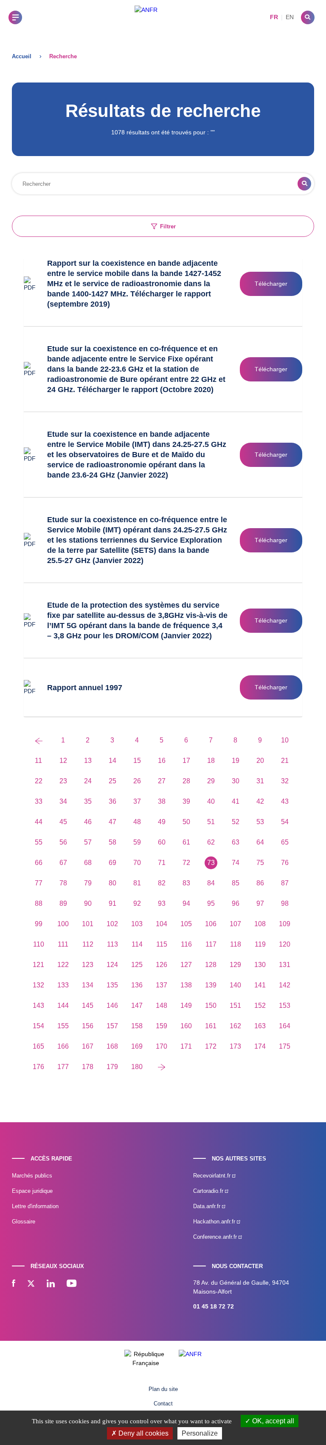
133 (63, 985)
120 (284, 944)
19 (235, 760)
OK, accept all (272, 1421)
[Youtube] (71, 1284)
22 (38, 781)
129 (235, 964)
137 (161, 985)
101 (87, 923)
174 (260, 1046)
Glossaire (23, 1221)
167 (87, 1046)
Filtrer (168, 226)
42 (260, 801)
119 (260, 944)
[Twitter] (31, 1284)
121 (38, 964)
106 (210, 923)
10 (285, 740)
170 (161, 1046)
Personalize (200, 1433)
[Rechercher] (308, 17)
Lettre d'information (35, 1206)
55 (38, 842)
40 (211, 801)
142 (284, 985)
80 (112, 883)
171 (186, 1046)
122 (63, 964)
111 (63, 944)
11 (38, 760)
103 (137, 923)
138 (186, 985)
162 (235, 1026)
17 (186, 760)
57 (88, 842)
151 (235, 1005)
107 (235, 923)
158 (137, 1026)
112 (87, 944)
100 (63, 923)
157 (112, 1026)
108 (260, 923)
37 (137, 801)
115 (161, 944)
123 (87, 964)
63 (235, 842)
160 (186, 1026)
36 (112, 801)
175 (284, 1046)
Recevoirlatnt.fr (212, 1175)
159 (161, 1026)
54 (285, 821)
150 (210, 1005)
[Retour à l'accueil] (146, 17)
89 (63, 903)
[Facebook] (13, 1284)
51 (211, 821)
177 (63, 1066)
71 (162, 862)
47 (112, 821)
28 (186, 781)
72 (186, 862)
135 (112, 985)
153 (284, 1005)
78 (63, 883)
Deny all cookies (143, 1433)
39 (186, 801)
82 (162, 883)
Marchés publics (32, 1175)
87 (285, 883)
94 (186, 903)
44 (38, 821)
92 (137, 903)
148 (161, 1005)
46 (88, 821)
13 (88, 760)
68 (88, 862)
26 (137, 781)
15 (137, 760)
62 (211, 842)
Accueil (21, 56)
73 (211, 862)
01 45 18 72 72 (213, 1306)
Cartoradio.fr (209, 1191)
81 (137, 883)
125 (137, 964)
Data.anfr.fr (207, 1206)
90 (88, 903)
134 (87, 985)
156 (87, 1026)
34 (63, 801)
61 (186, 842)
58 (112, 842)
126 (161, 964)
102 (112, 923)
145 (87, 1005)
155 (63, 1026)
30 (235, 781)
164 (284, 1026)
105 (186, 923)
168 (112, 1046)
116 (186, 944)
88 (38, 903)
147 (137, 1005)
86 (260, 883)
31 (260, 781)
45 (63, 821)
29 (211, 781)
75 (260, 862)
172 (210, 1046)
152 (260, 1005)
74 (235, 862)
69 (112, 862)
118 (235, 944)
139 (210, 985)
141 (260, 985)
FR (274, 17)
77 (38, 883)
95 (211, 903)
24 (88, 781)
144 (63, 1005)
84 (211, 883)
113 (112, 944)
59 (137, 842)
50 (186, 821)
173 (235, 1046)
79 (88, 883)
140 (235, 985)
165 (38, 1046)
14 (112, 760)
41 (235, 801)
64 (260, 842)
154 (38, 1026)
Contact (163, 1403)
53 (260, 821)
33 (38, 801)
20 (260, 760)
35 (88, 801)
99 (38, 923)
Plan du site (163, 1389)
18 (211, 760)
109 (284, 923)
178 (87, 1066)
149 (186, 1005)
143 (38, 1005)
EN (290, 17)
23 (63, 781)
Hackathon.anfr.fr (215, 1221)
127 (186, 964)
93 (162, 903)
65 (285, 842)
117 (210, 944)
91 (112, 903)
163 (260, 1026)
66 (38, 862)
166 (63, 1046)
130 (260, 964)
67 (63, 862)
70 (137, 862)
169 (137, 1046)
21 (285, 760)
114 (137, 944)
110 (38, 944)
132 (38, 985)
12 (63, 760)
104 (161, 923)
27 (162, 781)
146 (112, 1005)
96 (235, 903)
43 (285, 801)
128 (210, 964)
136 (137, 985)
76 (285, 862)
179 (112, 1066)
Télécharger (271, 283)
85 (235, 883)
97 (260, 903)
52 (235, 821)
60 (162, 842)
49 (162, 821)
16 (162, 760)
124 (112, 964)
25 (112, 781)
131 (284, 964)
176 (38, 1066)
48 (137, 821)
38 (162, 801)
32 (285, 781)
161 (210, 1026)
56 (63, 842)
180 (137, 1066)
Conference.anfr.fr (216, 1237)
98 (285, 903)
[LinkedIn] (51, 1284)
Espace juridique (32, 1191)
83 (186, 883)
